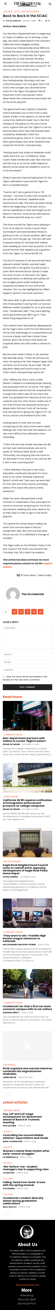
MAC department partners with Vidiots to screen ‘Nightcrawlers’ (24, 739)
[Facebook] (27, 612)
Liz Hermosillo (10, 1157)
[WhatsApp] (40, 612)
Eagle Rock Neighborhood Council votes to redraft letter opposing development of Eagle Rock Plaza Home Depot (25, 869)
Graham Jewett (11, 1012)
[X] (34, 612)
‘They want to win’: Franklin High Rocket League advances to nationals (24, 938)
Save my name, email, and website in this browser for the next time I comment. (25, 678)
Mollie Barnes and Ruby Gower (19, 944)
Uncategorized (12, 861)
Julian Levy (9, 1172)
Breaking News (11, 1110)
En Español (9, 1065)
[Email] (14, 612)
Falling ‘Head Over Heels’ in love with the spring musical (24, 1183)
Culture (8, 1178)
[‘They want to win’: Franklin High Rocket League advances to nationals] (27, 913)
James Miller (9, 1077)
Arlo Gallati (10, 1207)
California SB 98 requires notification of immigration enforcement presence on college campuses (27, 802)
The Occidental (13, 20)
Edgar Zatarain (11, 744)
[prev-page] (4, 1093)
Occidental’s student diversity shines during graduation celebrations (23, 1200)
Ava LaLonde (9, 1125)
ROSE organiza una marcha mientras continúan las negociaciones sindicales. (27, 1071)
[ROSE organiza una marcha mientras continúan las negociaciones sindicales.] (27, 1046)
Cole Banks (9, 1188)
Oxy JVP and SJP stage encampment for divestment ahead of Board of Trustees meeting (22, 1118)
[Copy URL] (21, 612)
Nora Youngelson (12, 1141)
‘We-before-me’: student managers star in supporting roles (26, 1168)
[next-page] (9, 1093)
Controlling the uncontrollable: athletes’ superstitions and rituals (25, 1136)
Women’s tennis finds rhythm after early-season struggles (26, 1152)
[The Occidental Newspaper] (27, 3)
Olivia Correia (10, 876)
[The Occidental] (13, 594)
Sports (7, 1131)
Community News (12, 734)
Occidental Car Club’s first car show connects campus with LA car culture (27, 1007)
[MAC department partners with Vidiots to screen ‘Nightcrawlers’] (27, 715)
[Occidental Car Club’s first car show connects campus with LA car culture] (27, 984)
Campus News (10, 796)
